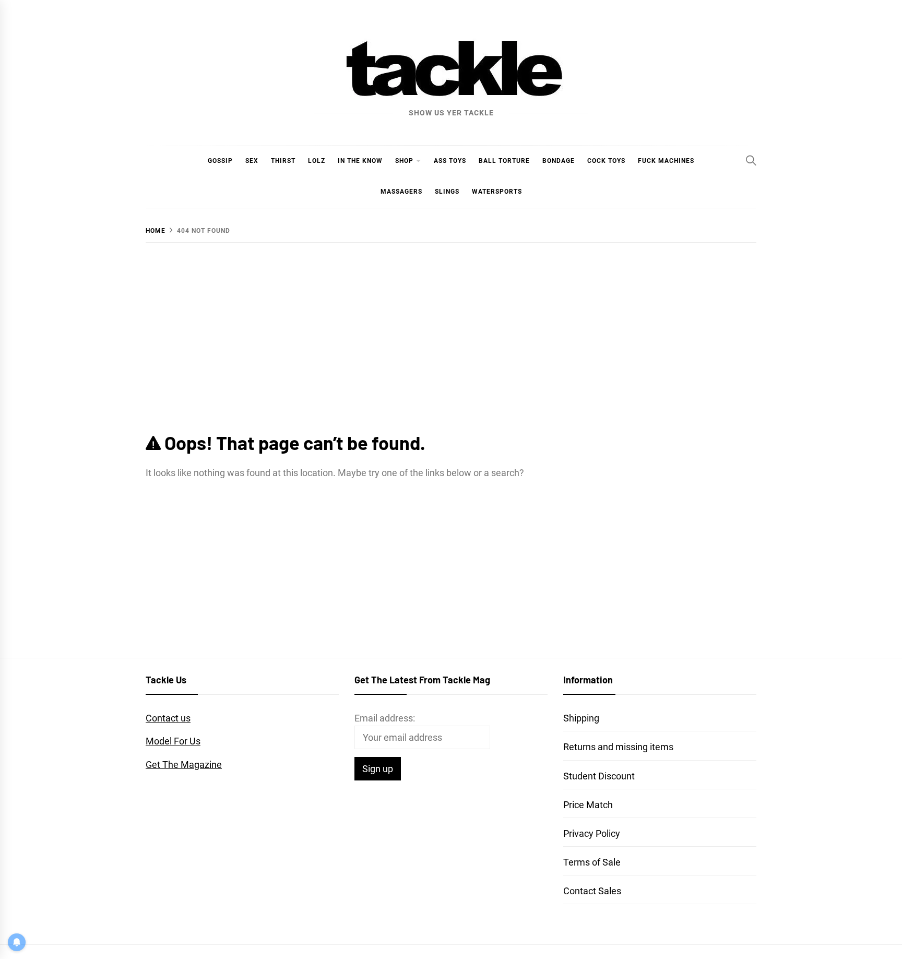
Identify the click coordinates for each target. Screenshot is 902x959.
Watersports (497, 191)
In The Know (360, 160)
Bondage (558, 160)
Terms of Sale (592, 862)
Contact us (168, 718)
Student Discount (599, 776)
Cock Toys (606, 160)
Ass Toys (450, 160)
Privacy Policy (591, 833)
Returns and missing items (618, 746)
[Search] (751, 160)
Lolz (316, 160)
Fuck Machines (666, 160)
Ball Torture (504, 160)
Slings (447, 191)
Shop (404, 160)
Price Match (588, 804)
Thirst (283, 160)
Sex (251, 160)
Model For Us (173, 741)
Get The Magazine (184, 764)
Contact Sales (592, 890)
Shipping (581, 718)
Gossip (220, 160)
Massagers (401, 191)
